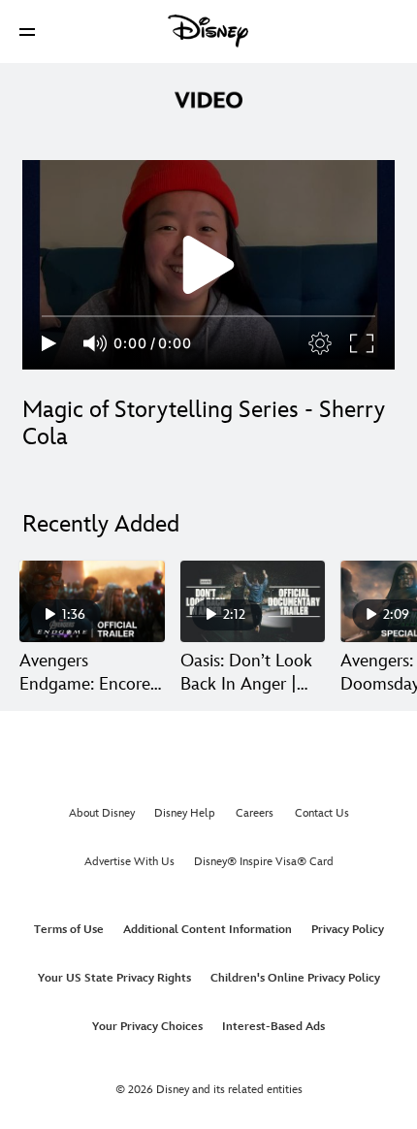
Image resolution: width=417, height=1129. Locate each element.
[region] (208, 265)
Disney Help (184, 813)
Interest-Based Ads (273, 1026)
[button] (27, 31)
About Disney (102, 813)
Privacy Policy (347, 929)
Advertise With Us (129, 862)
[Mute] (96, 343)
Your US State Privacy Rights (114, 978)
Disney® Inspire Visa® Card (264, 862)
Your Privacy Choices (147, 1026)
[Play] (49, 343)
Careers (254, 813)
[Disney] (208, 31)
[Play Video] (208, 265)
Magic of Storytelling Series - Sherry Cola (203, 423)
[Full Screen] (362, 343)
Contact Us (322, 813)
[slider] (208, 316)
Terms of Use (69, 929)
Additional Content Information (207, 929)
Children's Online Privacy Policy (295, 978)
